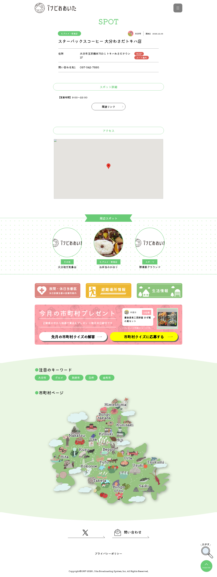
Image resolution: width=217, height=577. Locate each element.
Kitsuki (106, 433)
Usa (93, 439)
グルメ (59, 377)
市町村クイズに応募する (144, 336)
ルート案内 (141, 57)
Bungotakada (104, 415)
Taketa (99, 480)
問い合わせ (133, 532)
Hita (65, 456)
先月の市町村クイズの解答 (73, 336)
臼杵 (91, 377)
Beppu (109, 449)
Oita (128, 457)
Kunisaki (125, 424)
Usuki (138, 465)
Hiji (119, 439)
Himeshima (116, 404)
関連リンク (108, 107)
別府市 (76, 377)
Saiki (144, 485)
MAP (139, 53)
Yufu (104, 461)
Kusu (84, 449)
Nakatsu (77, 435)
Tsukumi (155, 461)
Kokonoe (89, 465)
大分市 (42, 377)
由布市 (107, 377)
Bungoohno (119, 488)
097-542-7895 (89, 67)
